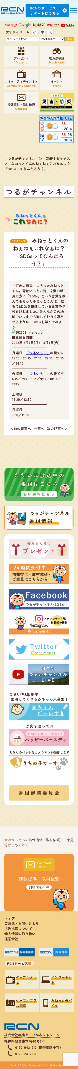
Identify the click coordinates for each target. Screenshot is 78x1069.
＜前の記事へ (20, 428)
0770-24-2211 (25, 1053)
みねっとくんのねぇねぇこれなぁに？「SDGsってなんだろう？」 (37, 166)
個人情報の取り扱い (21, 933)
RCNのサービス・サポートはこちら (45, 10)
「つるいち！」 (38, 352)
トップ (9, 918)
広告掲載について (18, 928)
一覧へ (39, 428)
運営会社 (11, 938)
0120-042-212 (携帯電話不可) (38, 1047)
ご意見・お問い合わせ (21, 923)
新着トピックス (58, 158)
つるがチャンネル (22, 158)
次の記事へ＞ (57, 428)
